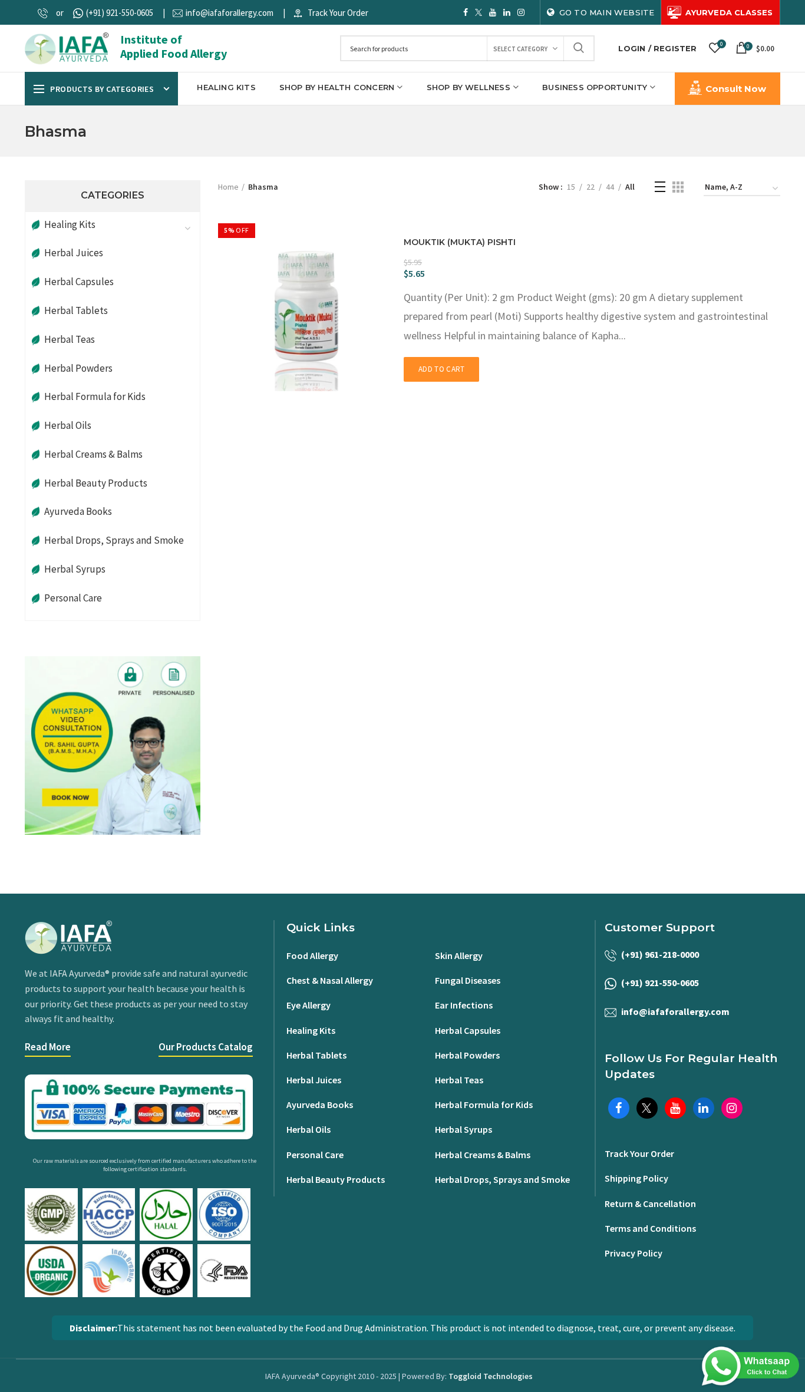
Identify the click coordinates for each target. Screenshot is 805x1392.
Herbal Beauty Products (95, 483)
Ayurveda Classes (729, 12)
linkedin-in (507, 12)
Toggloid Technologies (490, 1376)
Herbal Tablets (76, 310)
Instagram (521, 12)
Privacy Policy (633, 1253)
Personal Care (73, 597)
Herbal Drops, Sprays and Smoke (114, 540)
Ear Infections (464, 1005)
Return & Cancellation (650, 1203)
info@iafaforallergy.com (229, 12)
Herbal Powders (78, 368)
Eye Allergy (308, 1005)
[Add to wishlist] (389, 251)
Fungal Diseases (467, 980)
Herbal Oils (67, 425)
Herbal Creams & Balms (93, 454)
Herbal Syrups (74, 569)
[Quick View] (389, 230)
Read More (48, 1046)
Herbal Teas (69, 339)
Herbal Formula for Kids (95, 396)
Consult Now (735, 88)
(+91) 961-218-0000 (660, 954)
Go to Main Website (607, 12)
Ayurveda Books (78, 511)
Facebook (465, 12)
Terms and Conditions (650, 1228)
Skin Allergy (459, 955)
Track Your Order (338, 12)
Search (578, 48)
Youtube (493, 12)
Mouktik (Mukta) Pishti (460, 242)
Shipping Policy (636, 1178)
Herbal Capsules (79, 281)
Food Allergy (312, 955)
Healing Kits (310, 1030)
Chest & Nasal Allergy (329, 980)
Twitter (478, 12)
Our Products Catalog (206, 1046)
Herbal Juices (73, 252)
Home (228, 186)
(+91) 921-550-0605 (119, 12)
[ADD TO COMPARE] (389, 272)
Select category (520, 49)
